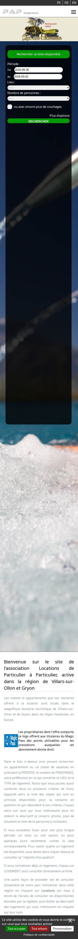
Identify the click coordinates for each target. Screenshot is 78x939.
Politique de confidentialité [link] (39, 934)
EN (74, 3)
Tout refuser (39, 928)
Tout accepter (17, 928)
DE (67, 3)
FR (58, 3)
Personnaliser (62, 928)
